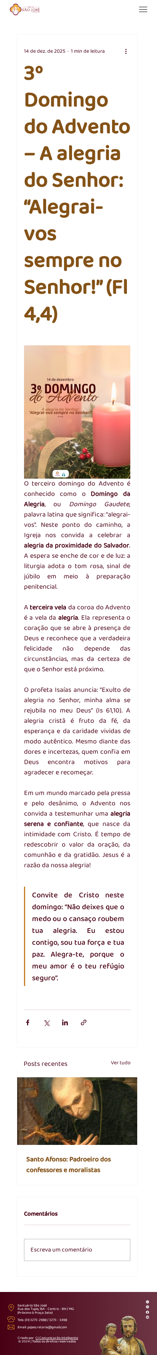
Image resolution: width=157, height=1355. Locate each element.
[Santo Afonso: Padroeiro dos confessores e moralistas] (77, 1111)
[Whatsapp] (147, 1301)
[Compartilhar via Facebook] (27, 1022)
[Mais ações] (125, 51)
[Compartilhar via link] (83, 1022)
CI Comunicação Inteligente (56, 1338)
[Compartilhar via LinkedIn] (65, 1022)
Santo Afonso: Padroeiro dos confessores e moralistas (68, 1164)
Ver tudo (121, 1063)
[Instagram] (147, 1306)
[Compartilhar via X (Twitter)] (46, 1022)
